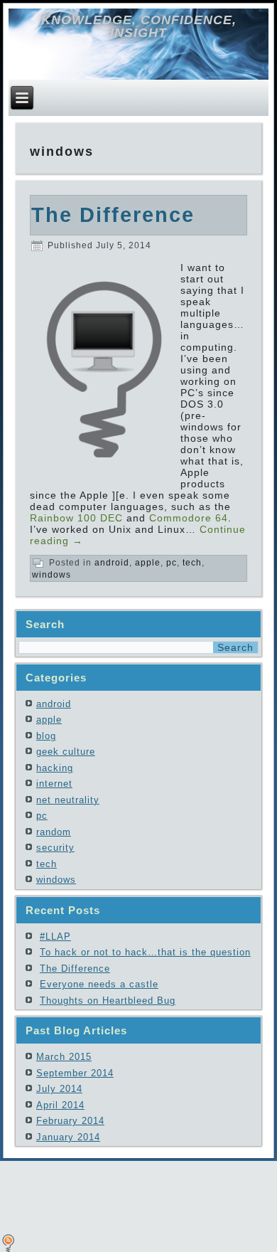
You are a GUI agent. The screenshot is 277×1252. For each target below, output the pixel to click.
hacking (54, 768)
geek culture (65, 751)
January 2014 (68, 1137)
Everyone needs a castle (99, 984)
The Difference (113, 214)
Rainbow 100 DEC (76, 518)
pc (171, 563)
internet (54, 783)
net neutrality (67, 800)
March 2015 (64, 1056)
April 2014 (60, 1105)
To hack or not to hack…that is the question (145, 952)
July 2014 (59, 1088)
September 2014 (75, 1073)
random (53, 832)
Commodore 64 (188, 518)
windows (51, 575)
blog (46, 736)
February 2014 (70, 1120)
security (55, 847)
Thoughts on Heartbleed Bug (107, 1000)
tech (192, 563)
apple (148, 563)
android (111, 563)
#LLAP (55, 936)
